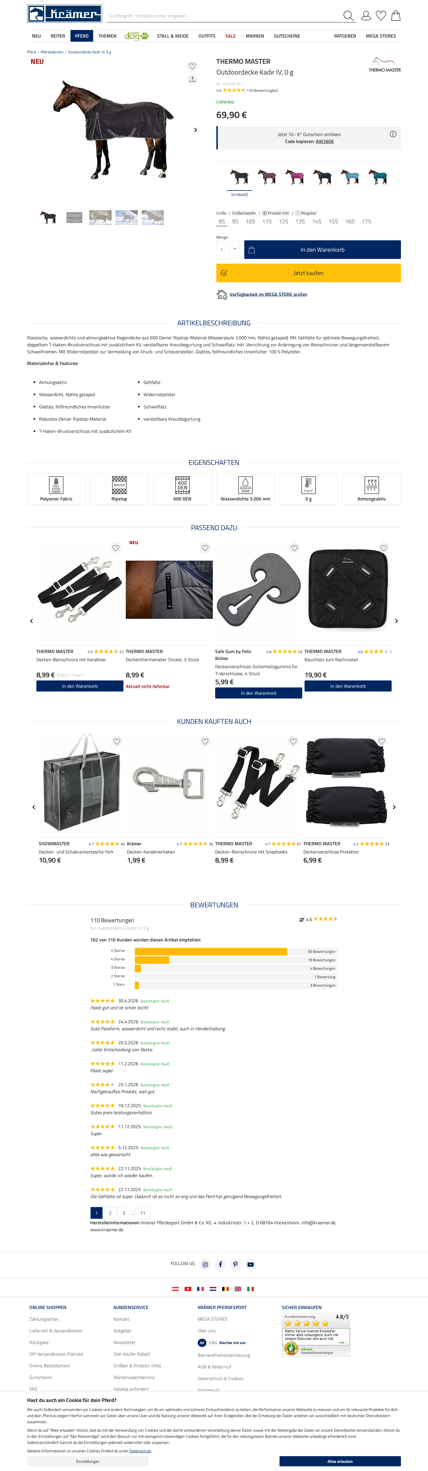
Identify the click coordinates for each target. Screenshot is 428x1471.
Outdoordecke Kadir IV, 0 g (89, 52)
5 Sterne (118, 950)
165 (350, 221)
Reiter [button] (58, 35)
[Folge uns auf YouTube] (251, 1265)
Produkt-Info (279, 213)
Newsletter (125, 1342)
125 (283, 221)
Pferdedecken (52, 52)
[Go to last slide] (31, 621)
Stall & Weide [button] (173, 35)
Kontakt (121, 1318)
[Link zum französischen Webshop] (201, 1288)
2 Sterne (118, 976)
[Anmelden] (366, 14)
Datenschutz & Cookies (220, 1378)
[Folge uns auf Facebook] (220, 1265)
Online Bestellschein (49, 1365)
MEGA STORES (381, 35)
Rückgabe (39, 1342)
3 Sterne (118, 967)
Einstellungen (88, 1461)
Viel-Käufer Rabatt (132, 1353)
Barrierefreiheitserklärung (224, 1355)
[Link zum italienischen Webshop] (251, 1288)
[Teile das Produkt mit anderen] (192, 79)
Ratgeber (309, 213)
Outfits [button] (207, 35)
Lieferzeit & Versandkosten (56, 1330)
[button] (137, 36)
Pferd (31, 52)
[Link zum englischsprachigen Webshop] (239, 1288)
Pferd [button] (82, 35)
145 (316, 221)
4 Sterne (118, 959)
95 (235, 221)
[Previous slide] (31, 130)
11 (142, 1212)
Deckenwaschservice (134, 1377)
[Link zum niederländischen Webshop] (214, 1288)
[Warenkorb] (396, 14)
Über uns (206, 1330)
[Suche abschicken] (349, 15)
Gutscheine (40, 1377)
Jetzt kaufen (308, 272)
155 (333, 221)
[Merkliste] (381, 14)
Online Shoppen (47, 1307)
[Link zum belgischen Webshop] (226, 1288)
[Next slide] (195, 130)
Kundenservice (131, 1307)
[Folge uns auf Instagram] (205, 1265)
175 (366, 221)
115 (267, 221)
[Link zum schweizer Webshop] (189, 1288)
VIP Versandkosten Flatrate (56, 1353)
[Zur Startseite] (64, 13)
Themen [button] (107, 35)
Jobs (222, 1342)
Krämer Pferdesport (222, 1307)
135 (300, 221)
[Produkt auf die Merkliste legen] (192, 66)
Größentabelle (244, 213)
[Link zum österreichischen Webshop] (176, 1288)
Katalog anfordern (131, 1388)
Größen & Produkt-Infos (137, 1365)
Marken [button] (255, 35)
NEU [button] (36, 35)
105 (250, 221)
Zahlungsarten (44, 1318)
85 (222, 221)
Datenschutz (140, 1451)
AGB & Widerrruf (214, 1366)
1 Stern (119, 984)
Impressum (209, 1390)
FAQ (33, 1388)
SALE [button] (230, 35)
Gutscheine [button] (287, 35)
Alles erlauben (340, 1461)
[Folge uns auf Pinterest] (235, 1265)
